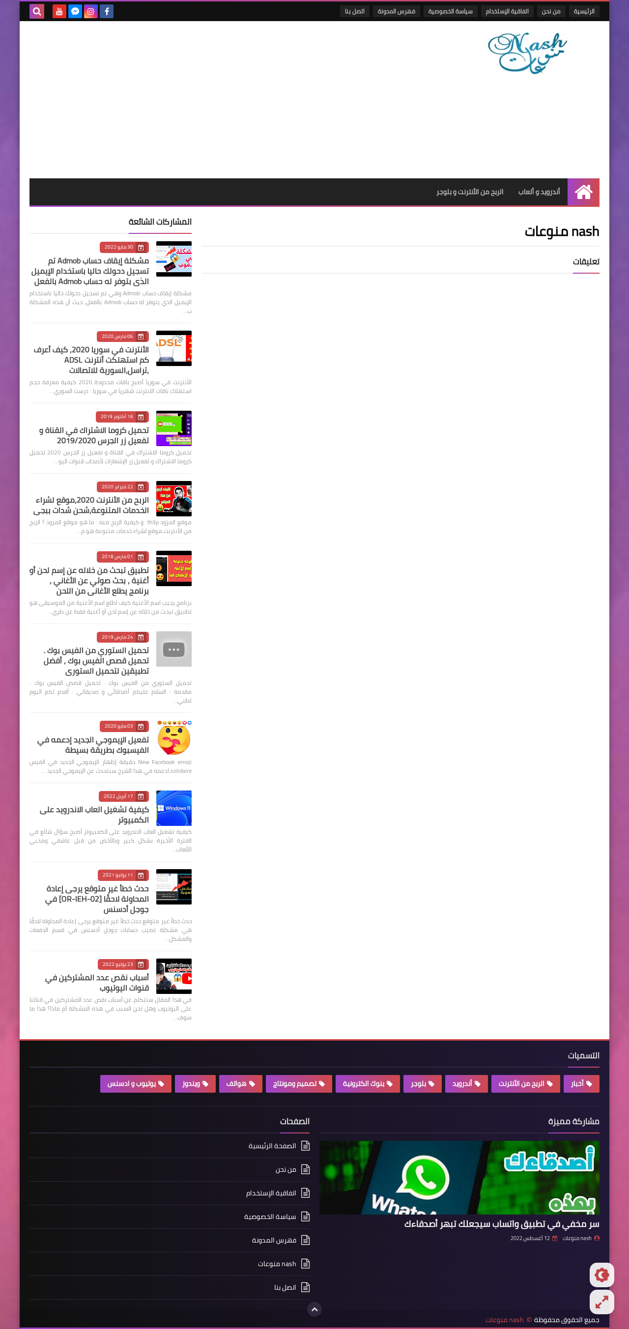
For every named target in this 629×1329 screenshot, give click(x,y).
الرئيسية (584, 11)
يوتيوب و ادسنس (132, 1083)
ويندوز (191, 1083)
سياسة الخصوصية (451, 11)
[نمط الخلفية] (602, 1302)
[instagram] (91, 11)
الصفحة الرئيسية (272, 1146)
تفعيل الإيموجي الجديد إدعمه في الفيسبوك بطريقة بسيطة (93, 744)
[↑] (314, 1309)
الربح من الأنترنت (521, 1083)
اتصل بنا (355, 11)
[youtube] (59, 11)
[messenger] (75, 11)
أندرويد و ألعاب (539, 191)
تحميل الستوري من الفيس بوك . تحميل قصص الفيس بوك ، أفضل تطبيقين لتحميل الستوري (96, 660)
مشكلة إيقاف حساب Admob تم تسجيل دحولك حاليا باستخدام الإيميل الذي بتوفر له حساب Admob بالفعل (90, 270)
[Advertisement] (208, 100)
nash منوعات (577, 1238)
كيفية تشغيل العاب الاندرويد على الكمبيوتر (94, 814)
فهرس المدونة (396, 11)
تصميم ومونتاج (294, 1083)
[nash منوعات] (528, 68)
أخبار (577, 1083)
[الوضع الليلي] (602, 1275)
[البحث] (36, 11)
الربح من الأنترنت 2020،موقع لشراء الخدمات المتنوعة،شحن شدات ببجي (91, 504)
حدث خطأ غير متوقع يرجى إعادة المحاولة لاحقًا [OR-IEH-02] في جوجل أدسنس (97, 898)
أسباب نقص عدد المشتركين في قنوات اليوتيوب (97, 982)
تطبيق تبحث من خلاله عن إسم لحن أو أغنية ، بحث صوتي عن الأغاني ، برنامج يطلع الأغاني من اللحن (89, 580)
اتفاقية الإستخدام (507, 11)
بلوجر (418, 1083)
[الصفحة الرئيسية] (584, 191)
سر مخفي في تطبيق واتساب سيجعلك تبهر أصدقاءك (502, 1224)
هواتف (237, 1083)
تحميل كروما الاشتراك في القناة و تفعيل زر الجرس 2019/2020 (94, 435)
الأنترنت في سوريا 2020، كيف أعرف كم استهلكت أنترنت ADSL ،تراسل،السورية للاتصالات (91, 359)
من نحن (551, 11)
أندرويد (462, 1083)
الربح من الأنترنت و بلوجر (470, 191)
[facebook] (107, 11)
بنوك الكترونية (363, 1083)
